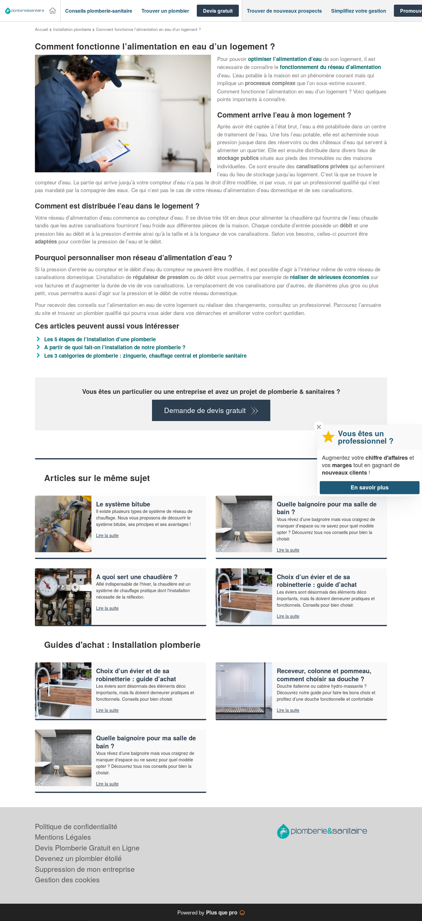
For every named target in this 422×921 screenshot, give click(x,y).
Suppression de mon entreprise (85, 869)
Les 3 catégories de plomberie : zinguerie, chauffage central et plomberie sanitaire (145, 355)
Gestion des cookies (67, 879)
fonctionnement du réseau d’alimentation (330, 67)
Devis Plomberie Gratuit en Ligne (87, 847)
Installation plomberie (72, 29)
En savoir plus (370, 487)
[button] (99, 11)
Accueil (41, 29)
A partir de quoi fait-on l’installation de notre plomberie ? (114, 347)
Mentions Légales (63, 837)
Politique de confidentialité (76, 826)
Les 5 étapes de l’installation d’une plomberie (100, 339)
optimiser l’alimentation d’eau (285, 58)
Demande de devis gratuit (205, 410)
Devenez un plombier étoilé (78, 858)
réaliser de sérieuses (329, 277)
